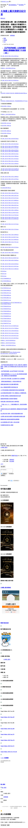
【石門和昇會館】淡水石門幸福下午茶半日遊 (12, 371)
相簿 (4, 38)
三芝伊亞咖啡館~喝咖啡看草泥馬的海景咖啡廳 (12, 390)
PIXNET (6, 806)
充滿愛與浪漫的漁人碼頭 (7, 425)
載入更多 (3, 466)
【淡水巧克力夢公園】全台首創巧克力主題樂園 (13, 378)
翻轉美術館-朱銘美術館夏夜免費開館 (10, 419)
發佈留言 (3, 475)
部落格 (5, 40)
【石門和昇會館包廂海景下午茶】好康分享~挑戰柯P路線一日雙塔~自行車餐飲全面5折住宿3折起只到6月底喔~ (14, 366)
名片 (4, 41)
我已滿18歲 (3, 825)
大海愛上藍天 (4, 447)
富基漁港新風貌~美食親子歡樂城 (9, 398)
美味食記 (11, 459)
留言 (16, 455)
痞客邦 (13, 455)
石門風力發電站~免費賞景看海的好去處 (11, 395)
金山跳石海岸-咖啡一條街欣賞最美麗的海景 (12, 413)
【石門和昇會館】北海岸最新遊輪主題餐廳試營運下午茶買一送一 (14, 50)
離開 (8, 825)
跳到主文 (3, 18)
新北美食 (11, 461)
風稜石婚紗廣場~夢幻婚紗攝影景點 (9, 384)
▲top (2, 463)
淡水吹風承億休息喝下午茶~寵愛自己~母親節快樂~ (14, 393)
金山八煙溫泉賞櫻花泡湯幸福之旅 (9, 387)
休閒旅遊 (12, 35)
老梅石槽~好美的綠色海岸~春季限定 (10, 401)
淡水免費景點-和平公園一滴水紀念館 (10, 422)
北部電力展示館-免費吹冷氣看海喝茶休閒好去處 (13, 416)
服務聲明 (16, 808)
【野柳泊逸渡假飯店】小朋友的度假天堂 (11, 381)
